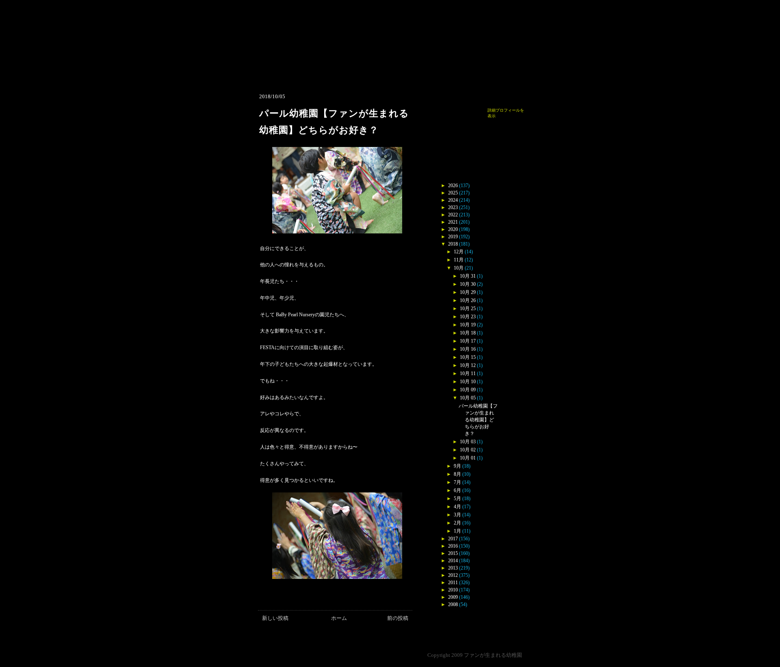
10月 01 (468, 458)
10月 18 (468, 333)
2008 (453, 604)
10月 (459, 268)
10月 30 (468, 284)
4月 (457, 506)
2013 (453, 568)
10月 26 (468, 300)
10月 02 (468, 450)
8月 (457, 474)
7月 (457, 482)
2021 (453, 222)
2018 (453, 244)
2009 (453, 597)
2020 (453, 229)
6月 (457, 490)
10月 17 (468, 341)
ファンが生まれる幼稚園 (493, 655)
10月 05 (468, 398)
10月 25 (468, 308)
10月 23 (468, 316)
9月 (457, 466)
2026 (453, 185)
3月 (457, 515)
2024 (453, 200)
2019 (453, 237)
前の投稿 (397, 618)
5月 (457, 498)
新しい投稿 (275, 618)
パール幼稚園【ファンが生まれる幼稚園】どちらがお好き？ (478, 419)
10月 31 (468, 276)
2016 (453, 546)
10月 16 (468, 349)
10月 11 (468, 373)
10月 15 (468, 357)
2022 (453, 215)
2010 (453, 590)
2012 (453, 575)
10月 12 (468, 365)
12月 (459, 252)
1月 (457, 531)
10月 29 (468, 292)
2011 (453, 582)
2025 (453, 193)
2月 (457, 523)
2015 (453, 553)
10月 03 (468, 442)
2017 (453, 539)
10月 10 (468, 381)
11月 (459, 260)
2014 (453, 560)
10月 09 (468, 390)
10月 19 (468, 325)
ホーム (339, 618)
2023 (453, 207)
